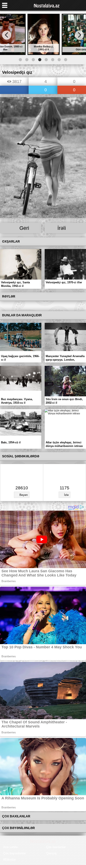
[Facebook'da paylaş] (14, 90)
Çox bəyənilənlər (14, 853)
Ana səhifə (10, 847)
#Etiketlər (9, 859)
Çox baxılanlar (56, 847)
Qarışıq (51, 853)
